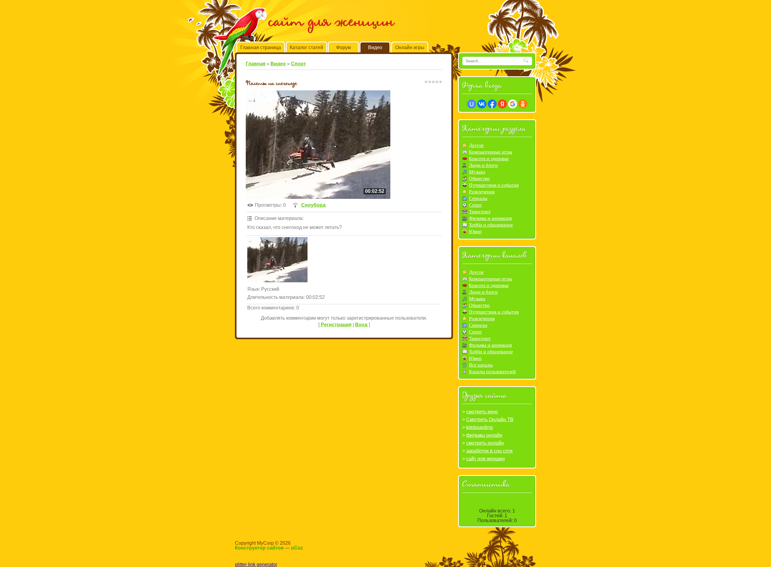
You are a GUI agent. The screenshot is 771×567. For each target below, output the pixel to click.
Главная (255, 63)
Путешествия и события (494, 185)
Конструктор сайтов (259, 547)
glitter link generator (256, 564)
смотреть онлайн (485, 443)
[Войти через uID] (471, 103)
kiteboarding (479, 427)
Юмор (475, 231)
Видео (278, 63)
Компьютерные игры (490, 152)
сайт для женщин (485, 458)
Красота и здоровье (489, 158)
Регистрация (336, 324)
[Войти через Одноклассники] (522, 103)
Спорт (298, 63)
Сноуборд (313, 205)
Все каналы (481, 365)
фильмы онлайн (484, 435)
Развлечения (482, 191)
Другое (476, 145)
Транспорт (480, 211)
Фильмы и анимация (490, 218)
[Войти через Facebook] (492, 103)
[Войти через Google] (512, 103)
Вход (361, 324)
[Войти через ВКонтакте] (481, 103)
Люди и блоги (483, 165)
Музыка (477, 171)
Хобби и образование (491, 224)
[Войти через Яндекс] (502, 103)
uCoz (297, 547)
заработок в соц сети (489, 450)
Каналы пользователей (492, 371)
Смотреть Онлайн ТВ (489, 419)
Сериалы (478, 198)
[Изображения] (277, 259)
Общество (479, 178)
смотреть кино (482, 411)
